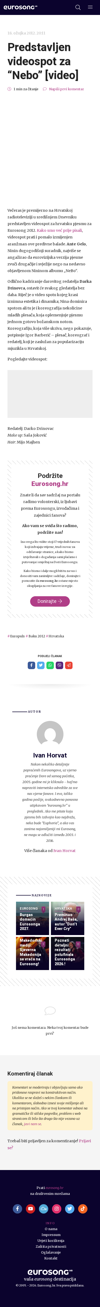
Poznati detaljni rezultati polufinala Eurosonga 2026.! (65, 952)
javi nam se (32, 1124)
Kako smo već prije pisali (59, 230)
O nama (51, 1229)
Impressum (51, 1235)
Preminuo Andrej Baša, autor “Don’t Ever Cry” (66, 922)
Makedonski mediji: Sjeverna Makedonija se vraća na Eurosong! (31, 952)
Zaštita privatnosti (51, 1247)
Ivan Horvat (64, 850)
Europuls (17, 636)
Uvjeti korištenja (51, 1241)
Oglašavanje (51, 1252)
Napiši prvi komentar (66, 89)
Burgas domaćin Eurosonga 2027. (30, 922)
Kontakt (51, 1258)
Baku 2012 (37, 636)
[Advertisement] (50, 150)
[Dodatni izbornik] (90, 8)
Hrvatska (56, 636)
